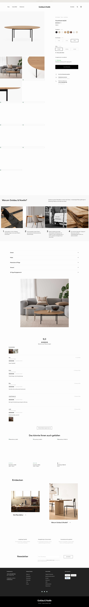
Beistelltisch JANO (12, 464)
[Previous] (8, 450)
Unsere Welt (14, 6)
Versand (12, 267)
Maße (11, 257)
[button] (77, 7)
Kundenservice (9, 579)
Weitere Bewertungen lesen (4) (44, 428)
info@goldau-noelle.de (11, 578)
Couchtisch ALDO (18, 360)
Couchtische (66, 17)
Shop (8, 6)
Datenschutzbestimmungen (50, 560)
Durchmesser (57, 37)
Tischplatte (57, 29)
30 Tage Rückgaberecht (16, 272)
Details (12, 252)
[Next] (80, 450)
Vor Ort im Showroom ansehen (64, 74)
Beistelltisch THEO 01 (61, 464)
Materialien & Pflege (15, 262)
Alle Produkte (57, 17)
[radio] (56, 32)
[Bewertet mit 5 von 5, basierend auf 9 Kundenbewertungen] (57, 22)
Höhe (56, 46)
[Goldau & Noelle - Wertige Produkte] (44, 7)
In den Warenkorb (66, 67)
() (60, 22)
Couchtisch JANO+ (36, 464)
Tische (62, 17)
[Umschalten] (78, 252)
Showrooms (22, 6)
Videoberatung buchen (62, 77)
